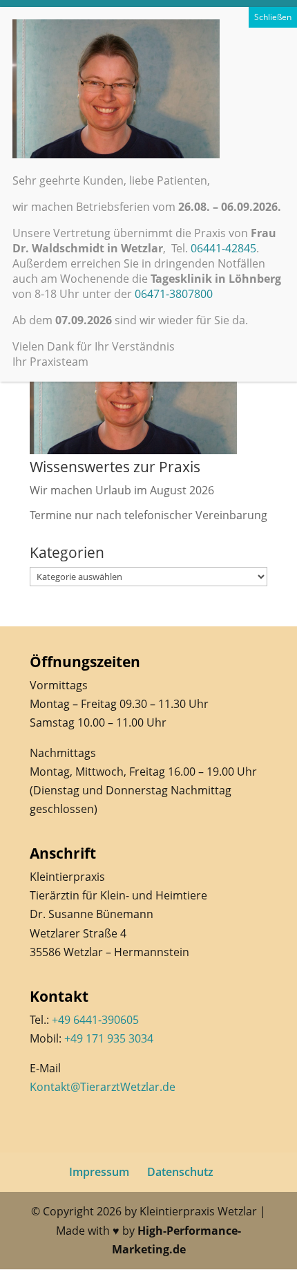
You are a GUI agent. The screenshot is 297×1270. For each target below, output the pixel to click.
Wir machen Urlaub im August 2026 (122, 490)
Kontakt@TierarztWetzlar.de (102, 1086)
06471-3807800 (174, 293)
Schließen (272, 17)
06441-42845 (223, 248)
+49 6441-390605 (95, 1019)
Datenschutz (180, 1171)
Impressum (99, 1171)
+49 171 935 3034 (108, 1038)
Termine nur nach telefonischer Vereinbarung (148, 515)
